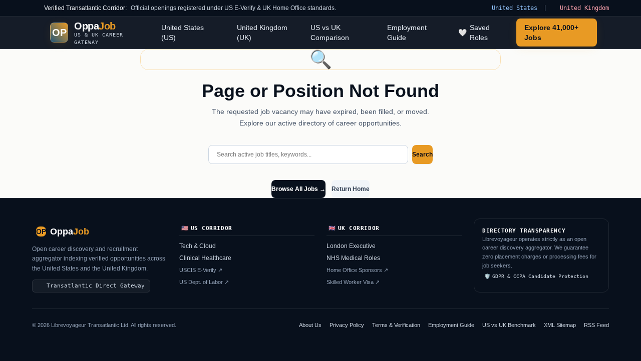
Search (422, 154)
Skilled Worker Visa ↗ (353, 282)
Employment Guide (407, 33)
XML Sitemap (560, 325)
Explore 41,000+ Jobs (551, 33)
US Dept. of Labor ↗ (204, 282)
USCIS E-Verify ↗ (200, 270)
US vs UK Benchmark (509, 325)
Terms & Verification (396, 325)
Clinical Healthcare (205, 258)
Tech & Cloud (197, 246)
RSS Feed (596, 325)
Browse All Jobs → (298, 189)
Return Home (351, 189)
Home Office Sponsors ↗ (357, 270)
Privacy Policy (347, 325)
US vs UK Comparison (329, 33)
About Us (310, 325)
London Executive (351, 246)
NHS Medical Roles (353, 258)
